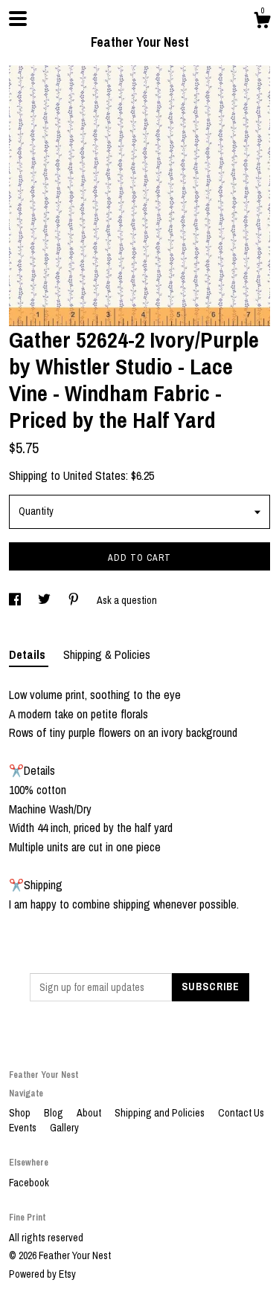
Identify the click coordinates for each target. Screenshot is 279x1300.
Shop (21, 1112)
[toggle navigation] (18, 18)
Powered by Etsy (42, 1274)
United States (94, 475)
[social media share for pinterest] (75, 600)
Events (24, 1127)
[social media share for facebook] (16, 600)
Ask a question (127, 600)
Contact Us (241, 1112)
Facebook (29, 1182)
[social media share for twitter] (45, 600)
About (90, 1112)
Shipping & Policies (106, 654)
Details (28, 654)
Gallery (64, 1127)
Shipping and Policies (161, 1112)
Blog (54, 1112)
